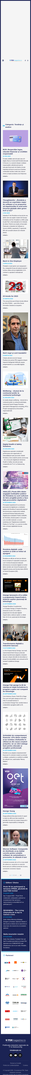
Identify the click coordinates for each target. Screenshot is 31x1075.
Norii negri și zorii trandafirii (14, 353)
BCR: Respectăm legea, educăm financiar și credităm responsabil (15, 152)
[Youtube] (15, 1055)
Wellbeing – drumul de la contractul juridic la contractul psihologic (13, 393)
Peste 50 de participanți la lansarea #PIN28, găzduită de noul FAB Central (15, 889)
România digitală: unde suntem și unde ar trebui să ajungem (14, 551)
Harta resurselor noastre (13, 934)
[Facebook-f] (25, 60)
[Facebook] (11, 1055)
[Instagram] (27, 60)
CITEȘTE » (5, 176)
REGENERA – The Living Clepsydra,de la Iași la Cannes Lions (13, 912)
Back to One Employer (12, 261)
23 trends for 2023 (10, 296)
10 (20, 875)
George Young (9, 811)
